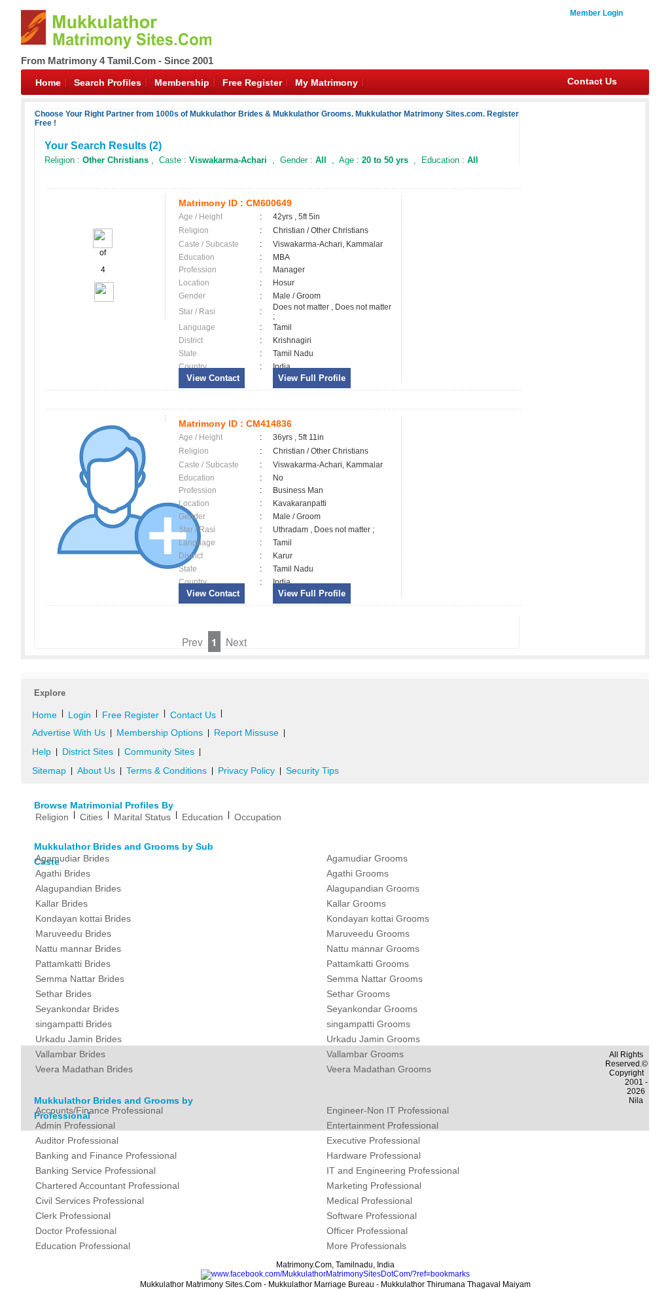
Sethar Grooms (358, 994)
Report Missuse (246, 732)
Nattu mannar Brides (78, 948)
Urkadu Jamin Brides (78, 1039)
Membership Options (159, 732)
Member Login (596, 13)
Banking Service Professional (95, 1170)
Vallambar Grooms (365, 1054)
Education (202, 817)
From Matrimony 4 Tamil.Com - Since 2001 (117, 60)
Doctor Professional (75, 1230)
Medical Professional (369, 1200)
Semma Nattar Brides (79, 978)
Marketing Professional (373, 1185)
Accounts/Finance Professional (99, 1110)
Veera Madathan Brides (84, 1069)
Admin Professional (75, 1125)
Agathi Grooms (357, 873)
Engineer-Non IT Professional (387, 1110)
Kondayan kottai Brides (83, 918)
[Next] (103, 299)
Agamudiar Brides (72, 858)
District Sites (87, 751)
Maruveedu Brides (73, 933)
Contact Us (592, 81)
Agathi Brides (62, 873)
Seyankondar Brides (77, 1009)
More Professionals (366, 1246)
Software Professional (371, 1215)
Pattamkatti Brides (73, 963)
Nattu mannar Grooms (372, 948)
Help (41, 751)
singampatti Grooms (368, 1024)
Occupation (257, 817)
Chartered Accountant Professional (107, 1185)
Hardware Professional (373, 1155)
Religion (52, 817)
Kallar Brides (61, 903)
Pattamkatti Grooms (367, 963)
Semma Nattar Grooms (374, 978)
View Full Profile (311, 378)
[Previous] (103, 245)
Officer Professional (367, 1230)
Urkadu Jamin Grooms (373, 1039)
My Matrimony (326, 82)
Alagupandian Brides (78, 888)
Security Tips (312, 770)
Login (79, 715)
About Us (96, 770)
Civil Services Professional (89, 1200)
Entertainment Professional (382, 1125)
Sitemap (49, 770)
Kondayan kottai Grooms (377, 918)
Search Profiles (107, 82)
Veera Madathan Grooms (378, 1069)
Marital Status (142, 817)
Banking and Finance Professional (106, 1155)
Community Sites (159, 751)
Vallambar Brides (70, 1054)
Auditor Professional (76, 1140)
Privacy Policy (246, 770)
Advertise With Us (68, 732)
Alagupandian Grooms (372, 888)
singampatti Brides (73, 1024)
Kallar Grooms (356, 903)
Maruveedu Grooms (368, 933)
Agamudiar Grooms (367, 858)
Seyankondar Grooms (371, 1009)
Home (48, 82)
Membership (181, 82)
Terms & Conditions (166, 770)
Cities (91, 817)
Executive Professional (373, 1140)
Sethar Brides (63, 994)
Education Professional (82, 1246)
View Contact (211, 378)
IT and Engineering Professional (392, 1170)
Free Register (252, 82)
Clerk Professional (73, 1215)
